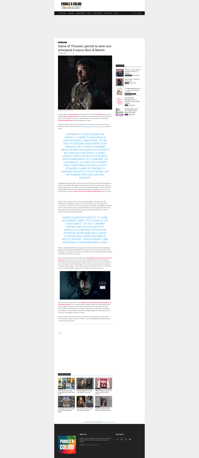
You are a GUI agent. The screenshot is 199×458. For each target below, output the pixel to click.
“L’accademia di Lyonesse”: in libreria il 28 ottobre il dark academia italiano (66, 410)
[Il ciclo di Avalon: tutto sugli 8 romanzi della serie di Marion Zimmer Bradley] (66, 383)
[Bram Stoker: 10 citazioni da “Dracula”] (120, 82)
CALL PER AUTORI (108, 13)
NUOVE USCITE (62, 13)
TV (58, 42)
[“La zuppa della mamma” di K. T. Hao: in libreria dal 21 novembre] (120, 91)
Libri (65, 42)
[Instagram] (135, 13)
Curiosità (60, 388)
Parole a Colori (62, 53)
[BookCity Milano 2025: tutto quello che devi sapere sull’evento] (120, 112)
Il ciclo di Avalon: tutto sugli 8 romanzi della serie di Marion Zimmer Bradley (66, 392)
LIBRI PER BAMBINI (80, 13)
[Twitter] (137, 13)
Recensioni (98, 388)
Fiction (62, 42)
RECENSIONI (71, 13)
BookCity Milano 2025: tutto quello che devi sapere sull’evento (131, 110)
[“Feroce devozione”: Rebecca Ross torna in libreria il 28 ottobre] (85, 402)
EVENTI (89, 13)
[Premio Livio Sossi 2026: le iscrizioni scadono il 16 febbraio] (120, 73)
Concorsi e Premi (128, 75)
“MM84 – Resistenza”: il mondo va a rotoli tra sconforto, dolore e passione (103, 392)
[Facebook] (132, 13)
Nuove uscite (79, 388)
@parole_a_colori (108, 422)
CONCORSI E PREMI (97, 13)
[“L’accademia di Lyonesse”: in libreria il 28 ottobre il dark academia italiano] (66, 402)
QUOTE (116, 13)
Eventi (126, 105)
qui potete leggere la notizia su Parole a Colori (92, 126)
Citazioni (126, 82)
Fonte (59, 333)
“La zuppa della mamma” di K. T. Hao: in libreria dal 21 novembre (133, 90)
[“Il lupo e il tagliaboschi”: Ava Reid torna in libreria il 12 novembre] (85, 383)
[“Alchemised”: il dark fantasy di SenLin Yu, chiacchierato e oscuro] (103, 402)
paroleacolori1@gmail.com (93, 445)
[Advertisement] (112, 5)
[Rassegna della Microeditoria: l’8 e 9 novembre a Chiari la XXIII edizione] (120, 101)
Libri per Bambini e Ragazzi (130, 93)
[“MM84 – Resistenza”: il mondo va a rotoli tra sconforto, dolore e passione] (103, 383)
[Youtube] (140, 13)
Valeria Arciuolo (136, 75)
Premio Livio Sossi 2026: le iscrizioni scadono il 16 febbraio (133, 71)
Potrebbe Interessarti (64, 374)
